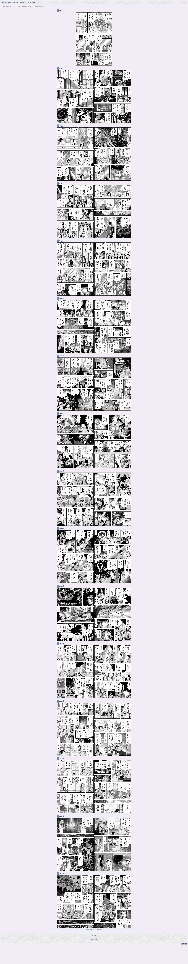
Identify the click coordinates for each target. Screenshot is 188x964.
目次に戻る (98, 929)
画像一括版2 (90, 929)
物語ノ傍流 (15, 2)
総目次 (9, 2)
